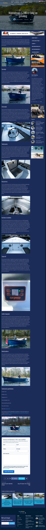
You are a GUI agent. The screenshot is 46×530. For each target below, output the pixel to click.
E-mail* (17, 444)
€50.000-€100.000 (38, 121)
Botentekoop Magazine (7, 414)
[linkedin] (33, 101)
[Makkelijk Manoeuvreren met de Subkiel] (33, 137)
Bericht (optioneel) (6, 453)
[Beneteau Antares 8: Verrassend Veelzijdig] (37, 526)
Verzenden (12, 523)
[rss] (36, 101)
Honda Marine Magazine (24, 413)
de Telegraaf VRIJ (11, 413)
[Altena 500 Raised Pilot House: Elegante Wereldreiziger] (37, 519)
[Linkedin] (43, 3)
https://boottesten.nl (34, 76)
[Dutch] (39, 1)
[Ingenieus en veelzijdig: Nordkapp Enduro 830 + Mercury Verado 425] (33, 128)
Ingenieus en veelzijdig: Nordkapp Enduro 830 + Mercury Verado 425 (39, 128)
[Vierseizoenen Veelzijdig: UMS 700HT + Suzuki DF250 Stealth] (33, 133)
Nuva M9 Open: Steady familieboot (29, 527)
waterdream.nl (7, 409)
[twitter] (39, 101)
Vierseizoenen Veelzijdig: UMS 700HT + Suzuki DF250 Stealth (40, 133)
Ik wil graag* (18, 449)
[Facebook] (40, 3)
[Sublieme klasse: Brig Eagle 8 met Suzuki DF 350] (33, 142)
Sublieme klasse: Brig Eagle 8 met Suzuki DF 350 (40, 142)
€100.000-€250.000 (18, 10)
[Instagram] (41, 3)
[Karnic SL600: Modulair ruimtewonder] (37, 522)
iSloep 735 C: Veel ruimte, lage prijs (29, 518)
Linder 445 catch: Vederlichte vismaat (7, 484)
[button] (34, 1)
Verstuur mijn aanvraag (8, 471)
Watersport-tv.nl (17, 413)
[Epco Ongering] (14, 19)
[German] (44, 1)
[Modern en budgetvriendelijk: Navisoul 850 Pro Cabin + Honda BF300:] (33, 123)
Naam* (4, 444)
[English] (41, 1)
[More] (26, 478)
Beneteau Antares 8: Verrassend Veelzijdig (42, 526)
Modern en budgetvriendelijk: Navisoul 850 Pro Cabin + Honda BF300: (40, 123)
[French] (43, 1)
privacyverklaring (6, 468)
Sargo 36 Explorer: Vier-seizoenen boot (24, 484)
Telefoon (4, 449)
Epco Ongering (20, 19)
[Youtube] (44, 3)
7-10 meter (28, 10)
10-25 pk (24, 10)
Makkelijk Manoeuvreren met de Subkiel (39, 138)
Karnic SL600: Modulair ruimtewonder (41, 522)
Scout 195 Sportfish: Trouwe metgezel (30, 525)
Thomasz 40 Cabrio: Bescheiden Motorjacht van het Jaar (30, 521)
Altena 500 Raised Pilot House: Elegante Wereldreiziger (42, 519)
